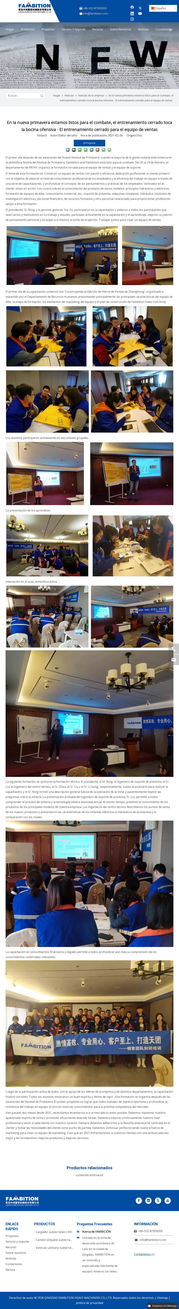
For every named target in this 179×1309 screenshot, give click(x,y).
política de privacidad (89, 1303)
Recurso (11, 1247)
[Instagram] (132, 19)
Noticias (11, 1258)
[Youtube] (140, 14)
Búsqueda (42, 95)
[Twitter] (140, 8)
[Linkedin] (132, 14)
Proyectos (12, 1236)
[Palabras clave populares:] (170, 30)
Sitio (139, 135)
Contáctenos (14, 1264)
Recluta (10, 1270)
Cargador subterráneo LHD (54, 1232)
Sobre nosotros (16, 1253)
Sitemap (162, 1298)
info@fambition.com (95, 13)
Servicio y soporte (17, 1242)
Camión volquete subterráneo (55, 1240)
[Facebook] (132, 8)
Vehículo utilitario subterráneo (56, 1248)
